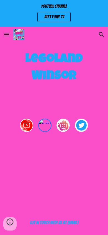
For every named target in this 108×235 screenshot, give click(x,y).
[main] (54, 68)
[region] (54, 13)
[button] (6, 34)
